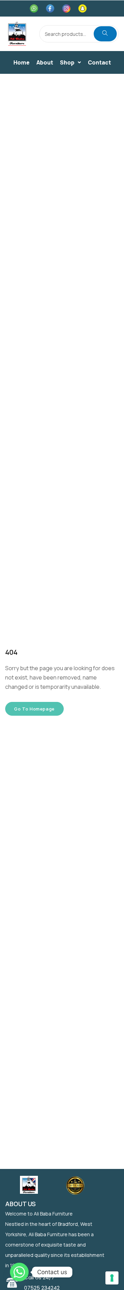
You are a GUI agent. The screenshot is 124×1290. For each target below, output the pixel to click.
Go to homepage (34, 709)
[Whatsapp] (19, 1272)
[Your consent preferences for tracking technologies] (111, 1277)
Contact (99, 62)
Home (21, 62)
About (45, 62)
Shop (67, 62)
